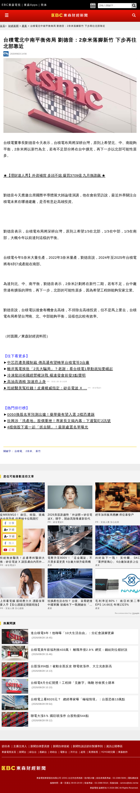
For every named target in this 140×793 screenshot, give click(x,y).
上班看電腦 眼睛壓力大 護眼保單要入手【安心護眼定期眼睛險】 (22, 602)
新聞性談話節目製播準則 (88, 746)
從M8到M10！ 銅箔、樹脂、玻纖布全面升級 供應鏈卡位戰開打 (22, 516)
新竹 (38, 451)
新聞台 (22, 752)
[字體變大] (9, 531)
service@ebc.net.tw (129, 783)
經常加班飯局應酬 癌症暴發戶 (114, 514)
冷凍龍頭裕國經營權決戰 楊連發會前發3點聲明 (46, 375)
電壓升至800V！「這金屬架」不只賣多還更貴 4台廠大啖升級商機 (70, 559)
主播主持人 (20, 746)
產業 (24, 26)
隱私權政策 (133, 778)
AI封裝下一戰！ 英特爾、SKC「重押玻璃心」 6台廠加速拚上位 (117, 559)
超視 (83, 752)
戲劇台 (43, 752)
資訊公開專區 (114, 746)
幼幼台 (53, 752)
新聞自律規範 (61, 746)
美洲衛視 (93, 752)
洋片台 (74, 752)
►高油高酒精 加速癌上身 (24, 381)
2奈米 (29, 451)
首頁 (2, 26)
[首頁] (70, 14)
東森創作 (123, 752)
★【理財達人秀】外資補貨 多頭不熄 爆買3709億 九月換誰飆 (52, 175)
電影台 (63, 752)
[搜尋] (133, 18)
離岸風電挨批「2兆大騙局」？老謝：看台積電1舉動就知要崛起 (60, 369)
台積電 (18, 451)
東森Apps (31, 4)
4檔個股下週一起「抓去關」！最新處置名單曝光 (47, 427)
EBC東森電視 (11, 4)
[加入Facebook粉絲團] (9, 544)
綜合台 (33, 752)
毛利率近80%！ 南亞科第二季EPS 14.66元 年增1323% (117, 602)
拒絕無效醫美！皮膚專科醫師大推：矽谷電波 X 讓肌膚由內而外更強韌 (22, 560)
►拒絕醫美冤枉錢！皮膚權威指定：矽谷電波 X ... (45, 388)
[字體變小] (10, 538)
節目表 (6, 746)
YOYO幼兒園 (108, 752)
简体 (44, 4)
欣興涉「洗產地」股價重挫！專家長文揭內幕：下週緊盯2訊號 (59, 421)
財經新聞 (13, 26)
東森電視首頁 (9, 752)
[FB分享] (9, 524)
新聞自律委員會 (40, 746)
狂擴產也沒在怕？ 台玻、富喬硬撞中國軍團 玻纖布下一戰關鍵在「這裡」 (70, 603)
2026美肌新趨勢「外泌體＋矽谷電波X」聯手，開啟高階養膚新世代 (70, 516)
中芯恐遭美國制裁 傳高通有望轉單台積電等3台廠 (48, 362)
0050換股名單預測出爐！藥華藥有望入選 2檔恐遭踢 (51, 414)
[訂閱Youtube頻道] (9, 551)
